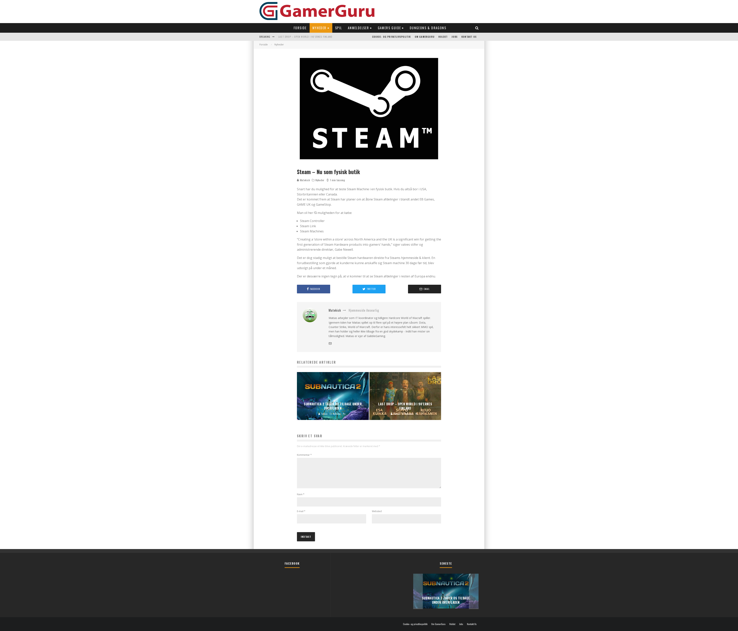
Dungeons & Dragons (428, 28)
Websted (377, 511)
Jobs (454, 36)
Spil (338, 28)
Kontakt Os (469, 36)
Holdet (443, 36)
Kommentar (304, 455)
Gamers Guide (389, 28)
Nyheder (319, 28)
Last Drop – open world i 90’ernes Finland (305, 36)
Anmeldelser (358, 28)
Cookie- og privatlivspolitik (391, 36)
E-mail (301, 511)
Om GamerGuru (425, 36)
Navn (300, 494)
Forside (300, 28)
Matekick (304, 180)
